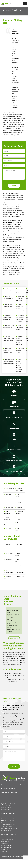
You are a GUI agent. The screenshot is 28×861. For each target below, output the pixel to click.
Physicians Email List (6, 798)
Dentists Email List (5, 800)
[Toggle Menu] (25, 3)
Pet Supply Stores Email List (8, 821)
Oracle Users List (5, 851)
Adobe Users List (5, 841)
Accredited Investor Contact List (20, 291)
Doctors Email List (5, 802)
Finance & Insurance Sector (7, 824)
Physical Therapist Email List (8, 804)
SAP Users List (4, 843)
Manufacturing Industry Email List (9, 828)
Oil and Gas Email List (6, 826)
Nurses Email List (5, 809)
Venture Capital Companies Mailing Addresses (19, 340)
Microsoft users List (6, 847)
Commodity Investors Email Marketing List (7, 317)
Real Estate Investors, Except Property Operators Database (19, 365)
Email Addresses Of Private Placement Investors (19, 329)
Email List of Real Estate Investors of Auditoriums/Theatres (8, 361)
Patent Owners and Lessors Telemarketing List (20, 308)
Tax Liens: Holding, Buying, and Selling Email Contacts (8, 338)
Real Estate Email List (6, 822)
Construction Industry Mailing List (9, 819)
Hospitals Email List (6, 805)
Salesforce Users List (6, 845)
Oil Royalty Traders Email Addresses (20, 298)
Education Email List (6, 830)
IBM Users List (4, 849)
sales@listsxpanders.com (9, 788)
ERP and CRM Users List (7, 839)
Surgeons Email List (6, 807)
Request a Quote (14, 638)
